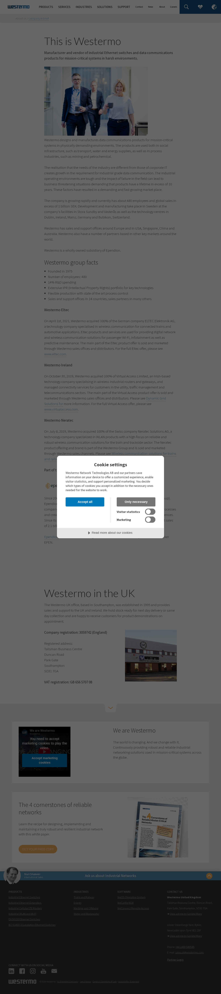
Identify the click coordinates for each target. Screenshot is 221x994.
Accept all (85, 502)
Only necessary (136, 502)
